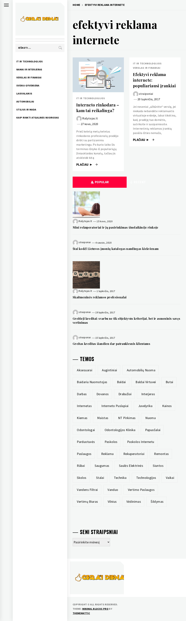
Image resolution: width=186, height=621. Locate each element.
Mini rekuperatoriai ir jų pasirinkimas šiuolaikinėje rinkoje (115, 227)
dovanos (102, 394)
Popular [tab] (102, 182)
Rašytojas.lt (90, 118)
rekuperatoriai (133, 454)
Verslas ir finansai (29, 77)
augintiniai (109, 370)
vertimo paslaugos (141, 490)
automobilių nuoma (141, 370)
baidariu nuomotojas (92, 382)
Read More (98, 75)
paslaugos (84, 454)
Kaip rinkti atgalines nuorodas (37, 117)
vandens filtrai (87, 490)
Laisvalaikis (24, 93)
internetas (84, 406)
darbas (82, 394)
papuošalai (153, 430)
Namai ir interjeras (29, 69)
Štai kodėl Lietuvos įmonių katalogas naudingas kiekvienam (116, 249)
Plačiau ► (85, 165)
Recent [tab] (139, 182)
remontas (161, 454)
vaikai (170, 478)
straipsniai (146, 93)
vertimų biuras (87, 501)
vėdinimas (133, 501)
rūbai (81, 466)
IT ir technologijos (29, 61)
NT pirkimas (127, 418)
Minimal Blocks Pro (95, 608)
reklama (107, 454)
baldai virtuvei (146, 382)
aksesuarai (84, 370)
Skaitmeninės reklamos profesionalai (100, 297)
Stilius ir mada (26, 109)
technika (120, 478)
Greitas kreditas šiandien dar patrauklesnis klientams (111, 344)
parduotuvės (86, 442)
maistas (102, 418)
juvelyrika (145, 406)
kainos (167, 406)
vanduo (113, 490)
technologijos (146, 478)
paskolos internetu (140, 442)
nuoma (150, 418)
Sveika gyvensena (27, 85)
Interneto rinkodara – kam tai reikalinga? (97, 107)
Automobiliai (25, 101)
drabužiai (125, 394)
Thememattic (81, 613)
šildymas (157, 501)
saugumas (102, 466)
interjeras (148, 394)
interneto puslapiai (114, 406)
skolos (81, 478)
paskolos (111, 442)
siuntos (158, 466)
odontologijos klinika (120, 430)
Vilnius (112, 501)
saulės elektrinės (131, 466)
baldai (121, 382)
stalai (100, 478)
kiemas (82, 418)
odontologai (86, 430)
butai (169, 382)
